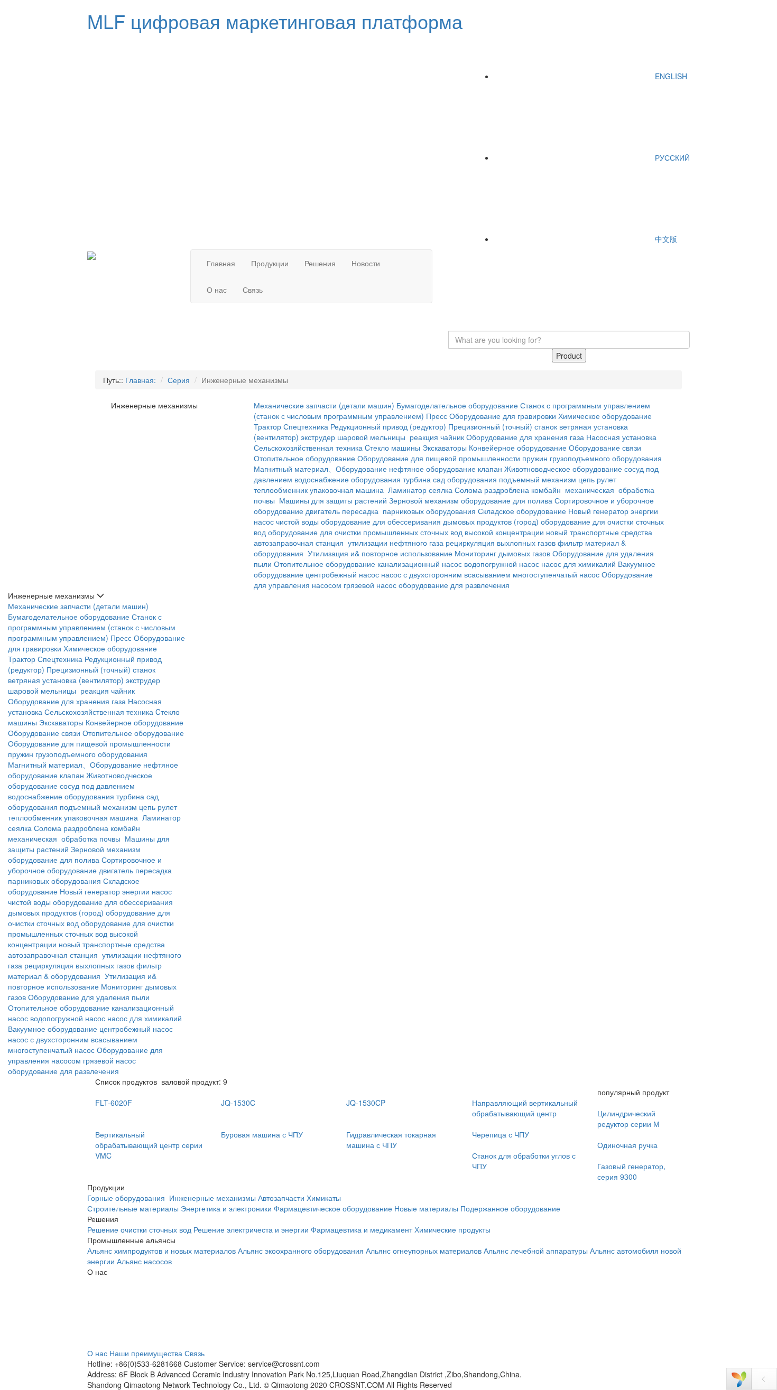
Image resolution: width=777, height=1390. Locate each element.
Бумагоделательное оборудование (457, 405)
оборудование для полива (506, 500)
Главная (221, 263)
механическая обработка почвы (65, 838)
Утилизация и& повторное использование (380, 553)
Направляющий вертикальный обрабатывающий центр (525, 1107)
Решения (320, 263)
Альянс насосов (144, 1261)
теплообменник (281, 489)
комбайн (547, 489)
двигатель (323, 511)
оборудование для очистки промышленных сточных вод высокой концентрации (406, 532)
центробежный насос (342, 574)
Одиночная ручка (627, 1145)
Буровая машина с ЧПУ (262, 1134)
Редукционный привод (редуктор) (388, 426)
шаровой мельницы (372, 437)
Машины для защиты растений (333, 500)
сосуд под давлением (97, 785)
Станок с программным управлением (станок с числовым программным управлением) (91, 627)
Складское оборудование (522, 511)
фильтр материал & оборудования (85, 970)
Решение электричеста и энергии (252, 1229)
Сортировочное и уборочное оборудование (85, 864)
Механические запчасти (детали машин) (324, 405)
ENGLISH (670, 76)
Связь (253, 289)
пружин (535, 458)
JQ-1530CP (365, 1102)
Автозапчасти (281, 1197)
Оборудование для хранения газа (525, 437)
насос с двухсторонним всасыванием (446, 574)
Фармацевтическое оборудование (333, 1208)
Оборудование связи (605, 447)
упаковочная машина (348, 489)
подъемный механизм (537, 479)
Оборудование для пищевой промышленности (438, 458)
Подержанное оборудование (510, 1208)
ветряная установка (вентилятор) (66, 680)
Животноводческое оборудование (563, 468)
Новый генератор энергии (613, 511)
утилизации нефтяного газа (395, 542)
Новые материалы (426, 1208)
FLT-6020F (113, 1102)
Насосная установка (621, 437)
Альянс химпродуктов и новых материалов (161, 1250)
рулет (606, 479)
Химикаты (324, 1197)
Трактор (267, 426)
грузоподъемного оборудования (606, 458)
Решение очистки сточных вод (139, 1229)
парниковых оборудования (429, 511)
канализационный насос (419, 563)
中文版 (665, 239)
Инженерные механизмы (212, 1197)
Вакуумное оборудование (52, 1028)
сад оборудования (465, 479)
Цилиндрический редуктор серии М (628, 1118)
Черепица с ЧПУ (500, 1134)
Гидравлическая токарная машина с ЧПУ (391, 1139)
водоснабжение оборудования (347, 479)
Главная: (140, 380)
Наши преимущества (145, 1353)
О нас (217, 289)
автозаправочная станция (300, 542)
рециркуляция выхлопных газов (501, 542)
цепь (586, 479)
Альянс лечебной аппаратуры (536, 1250)
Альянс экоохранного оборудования (301, 1250)
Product (569, 355)
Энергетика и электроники (226, 1208)
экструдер (318, 437)
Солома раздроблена (492, 489)
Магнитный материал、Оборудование (320, 468)
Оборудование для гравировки (502, 416)
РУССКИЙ (671, 157)
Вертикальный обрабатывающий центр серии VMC (148, 1145)
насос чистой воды (286, 521)
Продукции (270, 263)
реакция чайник (437, 437)
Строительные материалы (133, 1208)
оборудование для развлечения (455, 585)
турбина (417, 479)
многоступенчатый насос (556, 574)
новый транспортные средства (599, 532)
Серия (179, 380)
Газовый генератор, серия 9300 (631, 1171)
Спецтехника (305, 426)
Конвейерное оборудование (518, 447)
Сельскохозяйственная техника (308, 447)
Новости (366, 263)
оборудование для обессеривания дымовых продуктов (416, 521)
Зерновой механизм (424, 500)
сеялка (440, 489)
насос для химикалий (578, 563)
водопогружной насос (501, 563)
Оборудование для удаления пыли (89, 997)
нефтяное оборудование (432, 468)
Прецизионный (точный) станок (502, 426)
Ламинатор (407, 489)
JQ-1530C (238, 1102)
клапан (490, 468)
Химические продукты (452, 1229)
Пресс (436, 416)
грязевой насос (370, 585)
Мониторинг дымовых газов (502, 553)
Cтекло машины (392, 447)
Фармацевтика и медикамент (361, 1229)
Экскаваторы (444, 447)
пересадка (361, 511)
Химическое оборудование (605, 416)
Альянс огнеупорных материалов (424, 1250)
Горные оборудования (127, 1197)
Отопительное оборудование (304, 458)
